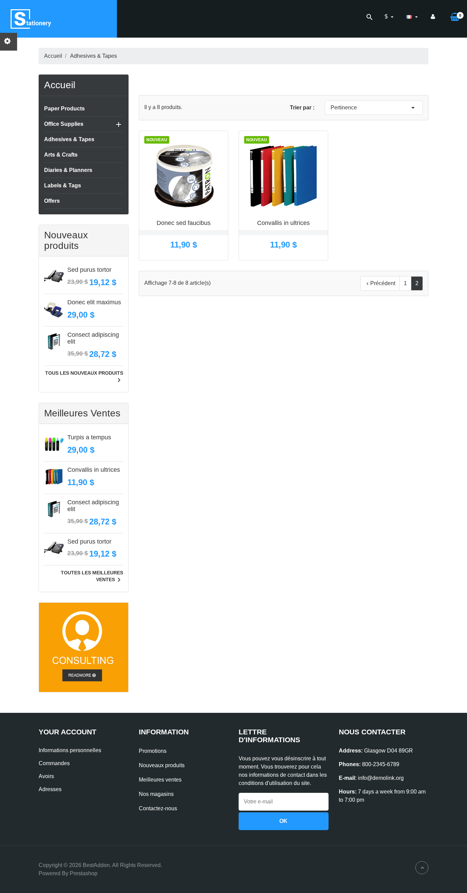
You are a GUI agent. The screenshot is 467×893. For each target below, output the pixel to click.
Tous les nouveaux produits (84, 377)
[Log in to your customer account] (433, 16)
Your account (67, 732)
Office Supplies (63, 124)
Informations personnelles (70, 750)
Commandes (54, 763)
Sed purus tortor (89, 269)
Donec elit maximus (94, 302)
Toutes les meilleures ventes (92, 577)
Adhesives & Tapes (69, 139)
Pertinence (374, 108)
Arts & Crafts (61, 155)
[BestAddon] (83, 647)
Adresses (50, 789)
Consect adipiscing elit (93, 338)
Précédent (380, 283)
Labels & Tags (62, 185)
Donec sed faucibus (184, 222)
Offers (52, 201)
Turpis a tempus (89, 437)
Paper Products (64, 108)
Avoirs (46, 776)
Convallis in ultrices (93, 469)
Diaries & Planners (68, 170)
